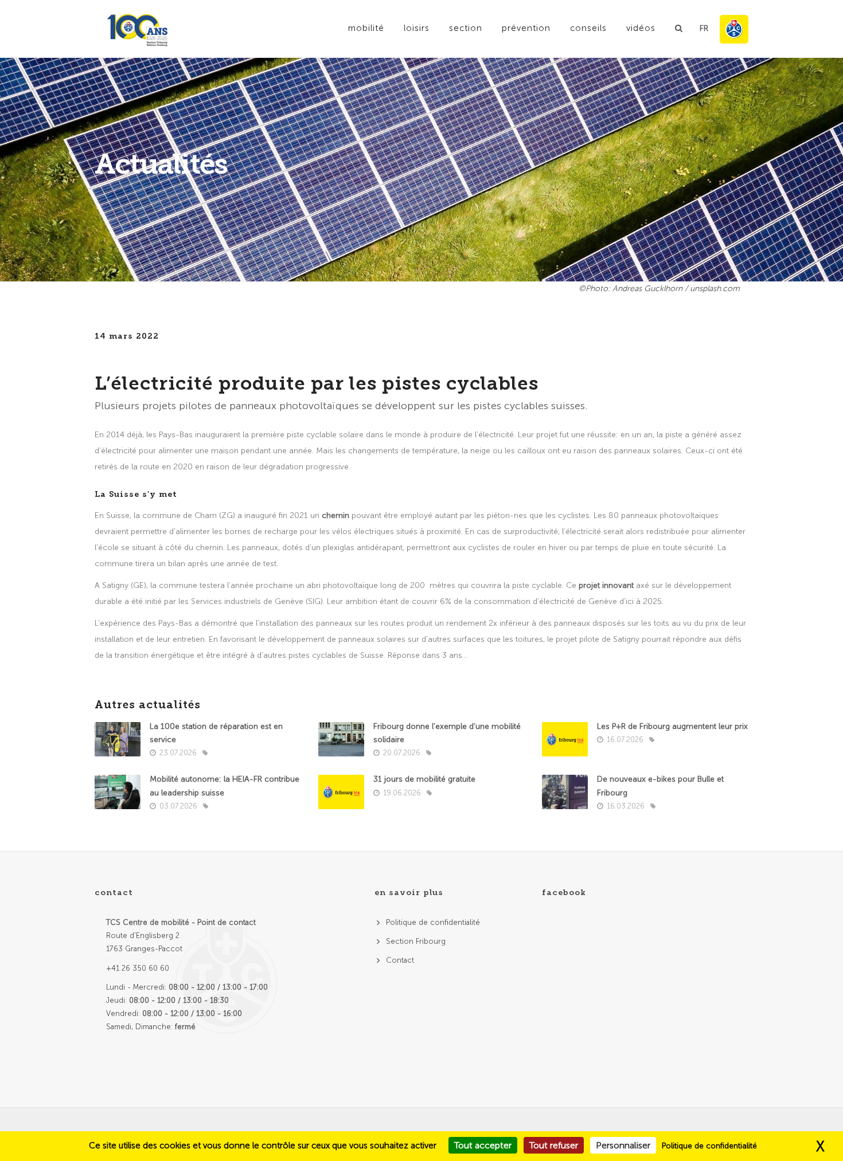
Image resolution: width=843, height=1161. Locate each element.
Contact (400, 960)
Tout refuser (553, 1145)
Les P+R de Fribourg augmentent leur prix (672, 726)
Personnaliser (623, 1145)
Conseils (588, 28)
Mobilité (366, 28)
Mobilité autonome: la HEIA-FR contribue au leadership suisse (224, 785)
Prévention (526, 28)
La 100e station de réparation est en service (216, 732)
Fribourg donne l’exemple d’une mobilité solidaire (447, 732)
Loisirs (417, 28)
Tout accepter (483, 1145)
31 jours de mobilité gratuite (424, 779)
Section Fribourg (416, 941)
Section (465, 28)
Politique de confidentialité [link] (709, 1146)
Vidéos (640, 28)
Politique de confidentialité (433, 922)
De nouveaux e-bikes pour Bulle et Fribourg (660, 785)
